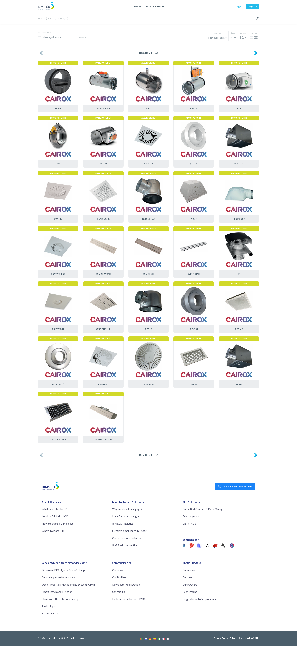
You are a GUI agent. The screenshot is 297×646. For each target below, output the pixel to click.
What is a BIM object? (55, 509)
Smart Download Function (57, 592)
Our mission (189, 570)
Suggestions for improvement (200, 599)
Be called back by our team (237, 486)
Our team (188, 577)
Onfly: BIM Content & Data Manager (204, 509)
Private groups (191, 516)
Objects (136, 6)
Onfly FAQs (189, 524)
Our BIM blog (119, 577)
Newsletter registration (126, 584)
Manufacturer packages (126, 516)
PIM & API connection (125, 545)
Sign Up (253, 6)
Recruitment (190, 592)
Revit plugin (49, 606)
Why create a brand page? (127, 509)
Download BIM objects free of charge (64, 570)
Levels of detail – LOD (55, 516)
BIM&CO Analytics (122, 524)
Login (238, 6)
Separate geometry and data (58, 577)
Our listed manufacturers (126, 538)
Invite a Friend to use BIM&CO (129, 599)
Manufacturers (155, 6)
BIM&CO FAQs (50, 613)
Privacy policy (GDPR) (249, 638)
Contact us (118, 592)
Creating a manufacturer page (129, 531)
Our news (117, 570)
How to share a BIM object (57, 524)
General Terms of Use (224, 638)
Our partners (190, 584)
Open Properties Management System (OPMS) (69, 584)
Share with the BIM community (60, 599)
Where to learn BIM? (54, 531)
